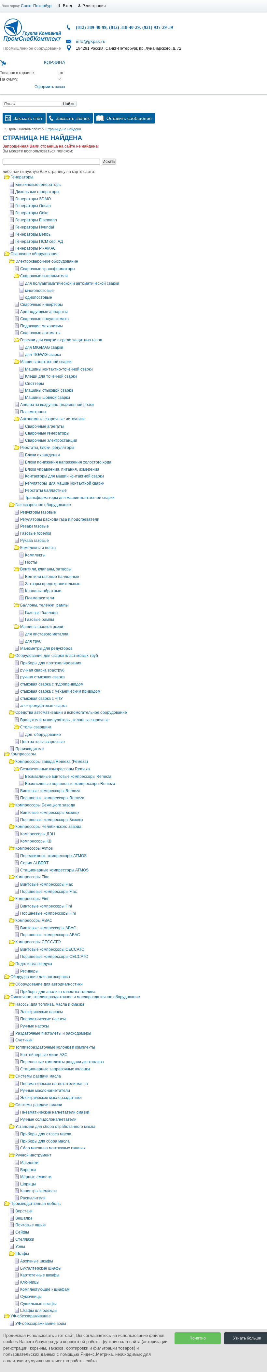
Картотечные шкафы (39, 1275)
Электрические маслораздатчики (51, 1097)
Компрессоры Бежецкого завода (45, 805)
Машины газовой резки (41, 626)
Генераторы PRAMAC (35, 248)
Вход (67, 6)
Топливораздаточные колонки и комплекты (55, 1047)
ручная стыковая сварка (42, 677)
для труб (33, 641)
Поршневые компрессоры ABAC (50, 935)
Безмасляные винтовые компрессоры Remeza (68, 776)
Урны (20, 1246)
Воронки (28, 1170)
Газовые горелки (35, 533)
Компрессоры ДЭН (37, 834)
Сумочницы (31, 1296)
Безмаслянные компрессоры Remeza (55, 769)
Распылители (33, 1198)
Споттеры (34, 383)
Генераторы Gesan (33, 205)
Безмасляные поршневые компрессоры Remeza (70, 783)
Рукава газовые (34, 540)
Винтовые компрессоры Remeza (50, 791)
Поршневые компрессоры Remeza (52, 798)
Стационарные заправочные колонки (55, 1069)
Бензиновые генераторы (38, 184)
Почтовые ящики (31, 1225)
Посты (31, 562)
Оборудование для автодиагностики (49, 984)
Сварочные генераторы (47, 433)
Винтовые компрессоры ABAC (48, 928)
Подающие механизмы (41, 326)
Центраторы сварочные (42, 741)
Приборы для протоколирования (50, 663)
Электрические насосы (41, 1012)
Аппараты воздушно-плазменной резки (57, 404)
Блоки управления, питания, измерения (62, 469)
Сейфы (22, 1232)
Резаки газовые (34, 526)
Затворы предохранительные (52, 583)
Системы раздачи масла (38, 1076)
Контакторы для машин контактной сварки (64, 476)
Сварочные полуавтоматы (44, 319)
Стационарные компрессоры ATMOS (54, 870)
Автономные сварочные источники (52, 419)
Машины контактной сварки (46, 361)
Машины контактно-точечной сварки (59, 369)
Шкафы (22, 1253)
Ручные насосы (34, 1026)
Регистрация (94, 6)
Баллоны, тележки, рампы (44, 605)
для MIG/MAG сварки (44, 347)
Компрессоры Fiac (32, 877)
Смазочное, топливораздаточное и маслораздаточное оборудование (75, 997)
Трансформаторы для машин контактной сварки (70, 497)
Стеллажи (24, 1239)
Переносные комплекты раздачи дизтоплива (62, 1062)
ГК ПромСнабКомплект (22, 129)
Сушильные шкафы (38, 1303)
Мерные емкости (35, 1177)
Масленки (29, 1162)
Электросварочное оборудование (46, 261)
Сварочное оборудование (34, 254)
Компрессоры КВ (35, 841)
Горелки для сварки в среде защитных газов (61, 340)
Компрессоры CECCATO (38, 942)
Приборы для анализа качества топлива (57, 991)
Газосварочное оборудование (43, 505)
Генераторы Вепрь (32, 234)
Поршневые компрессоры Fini (48, 913)
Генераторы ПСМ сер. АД (39, 241)
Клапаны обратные (43, 591)
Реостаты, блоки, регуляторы (47, 447)
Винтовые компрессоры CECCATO (52, 949)
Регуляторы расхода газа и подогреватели (59, 519)
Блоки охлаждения (42, 455)
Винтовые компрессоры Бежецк (49, 812)
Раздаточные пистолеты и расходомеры (53, 1033)
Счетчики (24, 1040)
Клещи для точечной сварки (51, 376)
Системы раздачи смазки (38, 1105)
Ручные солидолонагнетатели (48, 1119)
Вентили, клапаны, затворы (46, 569)
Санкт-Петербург (37, 6)
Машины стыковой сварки (49, 390)
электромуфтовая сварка (43, 705)
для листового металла (46, 634)
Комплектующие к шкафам (44, 1289)
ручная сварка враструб (42, 670)
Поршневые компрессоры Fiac (48, 891)
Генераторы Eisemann (36, 220)
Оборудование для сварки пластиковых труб (56, 655)
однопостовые (38, 297)
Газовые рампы (39, 619)
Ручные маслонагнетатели (45, 1090)
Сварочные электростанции (51, 440)
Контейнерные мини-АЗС (43, 1054)
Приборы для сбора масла (45, 1141)
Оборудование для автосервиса (40, 976)
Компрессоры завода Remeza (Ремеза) (51, 761)
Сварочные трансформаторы (47, 269)
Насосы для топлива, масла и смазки (49, 1004)
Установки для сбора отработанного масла (55, 1126)
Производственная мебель (35, 1203)
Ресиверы (29, 971)
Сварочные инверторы (41, 304)
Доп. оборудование (43, 734)
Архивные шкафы (36, 1261)
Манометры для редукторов (46, 648)
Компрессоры (23, 754)
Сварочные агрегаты (44, 426)
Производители (30, 749)
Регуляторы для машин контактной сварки (65, 483)
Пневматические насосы (43, 1019)
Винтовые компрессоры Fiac (46, 884)
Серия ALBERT (34, 863)
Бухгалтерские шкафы (41, 1268)
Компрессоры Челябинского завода (48, 826)
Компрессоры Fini (31, 898)
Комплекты (35, 555)
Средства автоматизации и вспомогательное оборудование (71, 712)
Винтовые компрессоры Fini (46, 906)
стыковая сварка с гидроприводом (51, 684)
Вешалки (23, 1218)
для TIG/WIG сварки (43, 354)
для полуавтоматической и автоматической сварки (72, 283)
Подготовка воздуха (33, 963)
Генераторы (21, 177)
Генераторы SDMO (33, 199)
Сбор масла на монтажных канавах (53, 1148)
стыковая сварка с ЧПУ (41, 698)
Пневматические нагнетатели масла (54, 1083)
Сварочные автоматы (40, 333)
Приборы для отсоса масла (45, 1134)
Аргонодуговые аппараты (44, 311)
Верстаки (24, 1211)
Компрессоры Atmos (34, 848)
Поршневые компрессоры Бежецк (51, 819)
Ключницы (29, 1282)
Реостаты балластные (46, 490)
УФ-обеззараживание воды (40, 1323)
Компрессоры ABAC (33, 920)
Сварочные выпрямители (44, 276)
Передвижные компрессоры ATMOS (53, 856)
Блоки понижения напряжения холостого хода (68, 462)
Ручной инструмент (33, 1155)
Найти (69, 104)
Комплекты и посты (38, 547)
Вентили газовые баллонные (52, 576)
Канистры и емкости (39, 1191)
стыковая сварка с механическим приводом (60, 691)
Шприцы (28, 1184)
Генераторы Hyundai (34, 227)
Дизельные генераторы (37, 191)
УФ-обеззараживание (30, 1316)
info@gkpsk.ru (90, 41)
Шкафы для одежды (38, 1310)
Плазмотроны (33, 412)
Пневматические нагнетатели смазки (54, 1112)
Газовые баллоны (41, 612)
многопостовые (39, 290)
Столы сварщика (35, 727)
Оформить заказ (50, 87)
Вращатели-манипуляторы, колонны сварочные (65, 720)
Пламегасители (39, 598)
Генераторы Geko (32, 213)
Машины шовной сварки (47, 397)
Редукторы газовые (38, 512)
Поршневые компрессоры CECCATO (54, 956)
